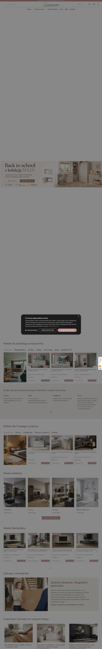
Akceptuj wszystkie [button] (67, 330)
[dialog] (51, 324)
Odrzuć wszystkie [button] (47, 330)
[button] (31, 330)
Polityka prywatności (53, 326)
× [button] (78, 316)
